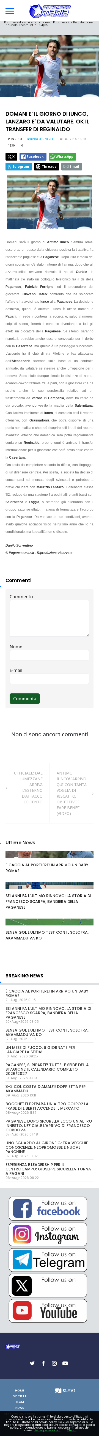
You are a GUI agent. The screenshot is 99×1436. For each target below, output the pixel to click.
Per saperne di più (47, 1430)
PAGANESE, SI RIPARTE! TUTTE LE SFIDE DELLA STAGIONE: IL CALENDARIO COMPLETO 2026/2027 (47, 1069)
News (19, 1407)
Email (74, 166)
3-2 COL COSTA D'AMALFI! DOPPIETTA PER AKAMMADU (46, 1089)
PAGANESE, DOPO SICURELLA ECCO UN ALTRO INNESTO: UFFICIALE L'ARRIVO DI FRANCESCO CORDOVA (49, 1125)
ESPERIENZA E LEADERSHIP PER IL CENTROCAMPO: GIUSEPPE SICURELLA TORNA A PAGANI (48, 1169)
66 (14, 890)
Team (19, 1402)
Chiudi (71, 1430)
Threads (49, 166)
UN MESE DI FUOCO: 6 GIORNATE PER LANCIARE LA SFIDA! (40, 1050)
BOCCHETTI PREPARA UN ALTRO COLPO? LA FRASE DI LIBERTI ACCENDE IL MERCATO (47, 1106)
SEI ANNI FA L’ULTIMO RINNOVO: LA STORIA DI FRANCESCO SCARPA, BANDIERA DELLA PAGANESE (48, 901)
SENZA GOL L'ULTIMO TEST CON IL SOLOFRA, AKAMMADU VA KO (47, 1032)
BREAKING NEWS (24, 975)
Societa (20, 1396)
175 (15, 860)
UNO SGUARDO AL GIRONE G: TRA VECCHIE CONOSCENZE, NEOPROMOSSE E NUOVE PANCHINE (47, 1147)
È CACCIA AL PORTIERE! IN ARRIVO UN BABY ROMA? (47, 993)
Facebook (35, 156)
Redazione (15, 139)
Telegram (20, 166)
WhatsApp (64, 156)
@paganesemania (41, 139)
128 (15, 927)
